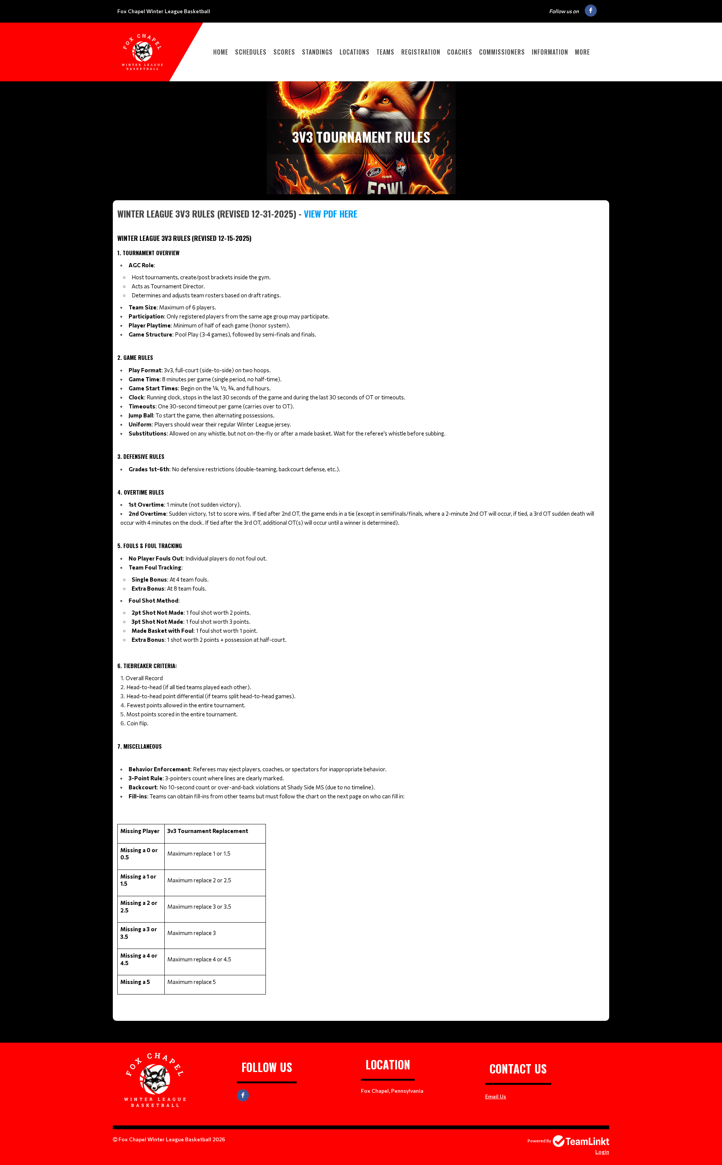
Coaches (459, 51)
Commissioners (502, 51)
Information (550, 51)
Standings (317, 51)
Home (220, 51)
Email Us (495, 1096)
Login (602, 1151)
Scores (284, 51)
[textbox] (361, 606)
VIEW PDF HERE (330, 213)
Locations (355, 51)
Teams (385, 51)
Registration (420, 51)
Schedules (251, 51)
